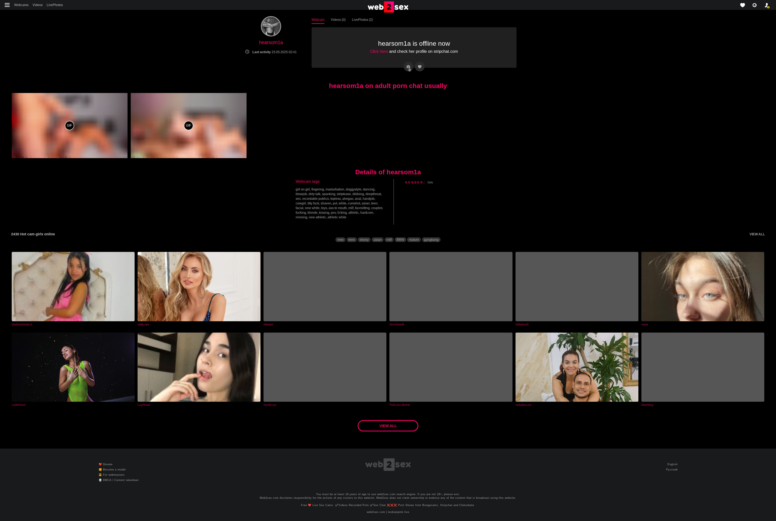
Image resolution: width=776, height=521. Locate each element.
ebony (364, 239)
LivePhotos (55, 5)
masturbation (335, 189)
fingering (317, 189)
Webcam (318, 19)
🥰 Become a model (112, 469)
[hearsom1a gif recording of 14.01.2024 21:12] (189, 125)
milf (350, 208)
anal (358, 198)
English (672, 464)
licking (342, 212)
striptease (344, 194)
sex (298, 198)
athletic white (337, 217)
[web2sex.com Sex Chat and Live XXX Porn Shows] (388, 7)
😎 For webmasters (112, 474)
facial (299, 208)
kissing (324, 212)
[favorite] (742, 5)
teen (374, 203)
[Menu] (7, 5)
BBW (400, 239)
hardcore (366, 212)
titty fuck (313, 203)
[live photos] (755, 5)
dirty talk (315, 194)
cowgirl (301, 203)
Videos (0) (338, 19)
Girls (430, 182)
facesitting (362, 208)
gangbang (431, 239)
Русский (672, 469)
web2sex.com (376, 512)
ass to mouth (338, 208)
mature (414, 239)
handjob (368, 198)
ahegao (347, 198)
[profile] (767, 5)
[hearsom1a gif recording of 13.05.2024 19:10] (70, 125)
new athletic (317, 217)
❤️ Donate (106, 464)
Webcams (21, 5)
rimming (301, 217)
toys (324, 208)
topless (335, 198)
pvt (335, 203)
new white (312, 208)
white (342, 203)
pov (333, 212)
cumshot (354, 203)
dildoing (358, 194)
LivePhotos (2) (362, 19)
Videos (38, 5)
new (340, 239)
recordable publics (315, 198)
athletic (353, 212)
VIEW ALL (757, 234)
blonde (312, 212)
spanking (328, 194)
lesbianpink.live (398, 512)
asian (366, 203)
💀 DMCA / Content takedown (119, 480)
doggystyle (353, 189)
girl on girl (303, 189)
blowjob (301, 194)
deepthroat (373, 194)
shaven (326, 203)
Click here (379, 51)
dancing (368, 189)
